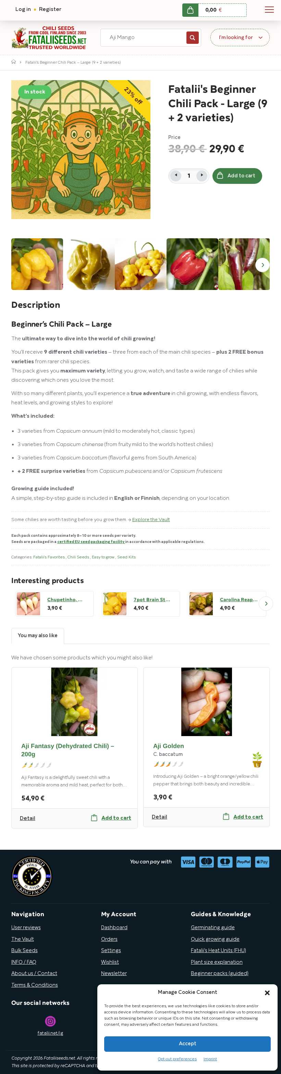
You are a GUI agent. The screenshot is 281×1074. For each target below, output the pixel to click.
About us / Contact (34, 974)
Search (192, 37)
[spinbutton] (188, 176)
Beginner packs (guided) (219, 974)
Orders (109, 939)
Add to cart (241, 176)
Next (262, 265)
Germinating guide (213, 928)
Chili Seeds (79, 557)
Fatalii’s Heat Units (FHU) (218, 951)
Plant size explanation (217, 962)
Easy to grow (103, 557)
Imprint (210, 1059)
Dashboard (114, 928)
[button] (267, 992)
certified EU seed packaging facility (91, 542)
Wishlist (110, 962)
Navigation (269, 9)
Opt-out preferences (177, 1059)
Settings (111, 951)
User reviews (26, 928)
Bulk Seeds (24, 951)
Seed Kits (126, 557)
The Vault (22, 939)
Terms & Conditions (34, 985)
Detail (27, 818)
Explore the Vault (151, 520)
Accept (187, 1044)
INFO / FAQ (23, 962)
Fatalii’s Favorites (49, 557)
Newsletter (114, 974)
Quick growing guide (215, 939)
